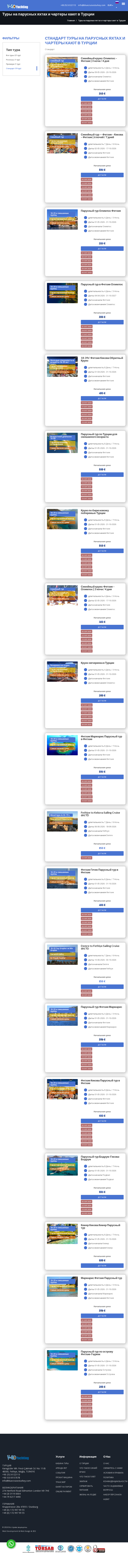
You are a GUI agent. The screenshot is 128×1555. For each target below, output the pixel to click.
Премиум (13, 64)
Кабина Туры (62, 1463)
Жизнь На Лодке (87, 1494)
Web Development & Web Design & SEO (19, 1531)
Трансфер (61, 1482)
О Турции (84, 1463)
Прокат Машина (64, 1477)
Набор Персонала (112, 1494)
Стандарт (13, 68)
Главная (71, 20)
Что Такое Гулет (87, 1476)
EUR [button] (110, 5)
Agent (106, 1499)
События (60, 1472)
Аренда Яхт (61, 1468)
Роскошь (13, 59)
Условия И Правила (113, 1472)
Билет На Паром (64, 1486)
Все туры (13, 55)
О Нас (106, 1463)
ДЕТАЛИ (102, 99)
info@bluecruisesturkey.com (16, 1480)
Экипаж (83, 1481)
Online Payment (63, 1491)
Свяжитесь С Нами (112, 1468)
